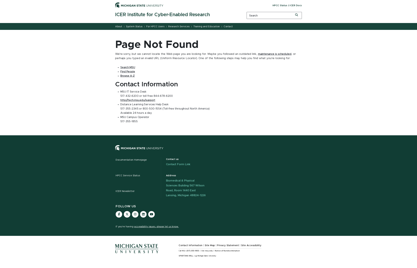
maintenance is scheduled (274, 54)
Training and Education (206, 26)
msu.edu (209, 251)
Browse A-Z (127, 76)
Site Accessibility (251, 245)
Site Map (210, 245)
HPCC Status (280, 5)
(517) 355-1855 (192, 251)
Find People (127, 71)
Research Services (179, 26)
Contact (228, 26)
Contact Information (190, 245)
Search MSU (127, 67)
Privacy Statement (228, 245)
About (118, 26)
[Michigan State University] (139, 5)
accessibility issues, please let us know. (156, 227)
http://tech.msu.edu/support (137, 100)
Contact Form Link (178, 164)
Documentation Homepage (131, 160)
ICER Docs (296, 5)
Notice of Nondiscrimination (227, 251)
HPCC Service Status (128, 175)
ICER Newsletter (125, 191)
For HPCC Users (155, 26)
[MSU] (208, 151)
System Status (134, 26)
